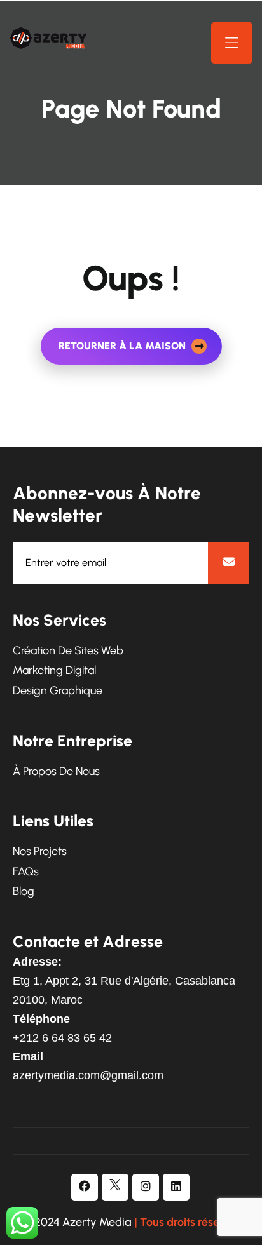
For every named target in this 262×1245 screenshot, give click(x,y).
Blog (23, 891)
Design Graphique (57, 690)
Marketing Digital (54, 670)
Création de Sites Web (68, 650)
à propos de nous (56, 771)
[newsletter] (228, 563)
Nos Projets (40, 851)
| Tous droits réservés (187, 1222)
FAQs (26, 871)
